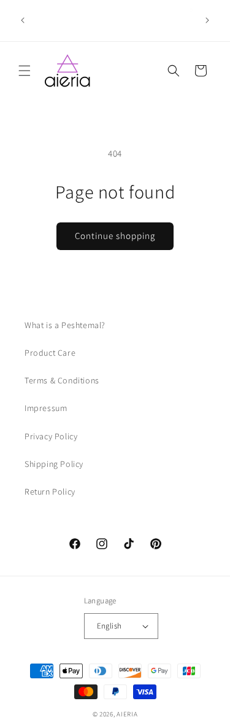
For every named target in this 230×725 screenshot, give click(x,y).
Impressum (46, 407)
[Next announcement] (207, 20)
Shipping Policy (54, 463)
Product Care (50, 352)
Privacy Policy (51, 436)
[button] (24, 70)
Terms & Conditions (62, 380)
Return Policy (50, 491)
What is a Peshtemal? (65, 325)
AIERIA (127, 714)
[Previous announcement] (22, 20)
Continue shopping (115, 235)
